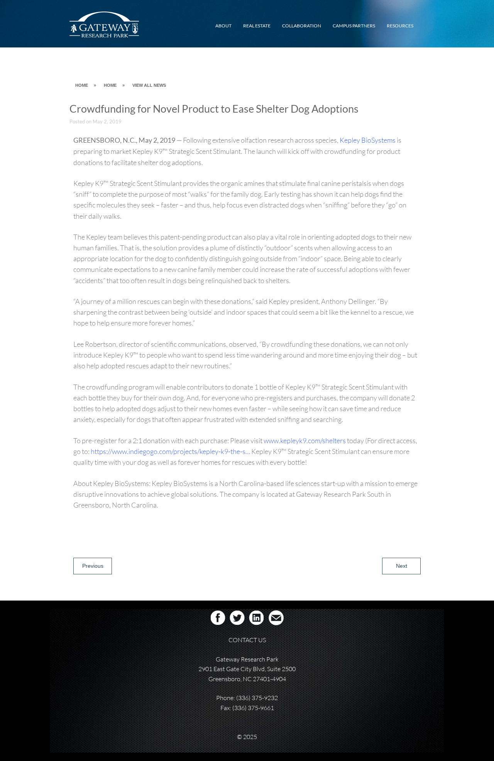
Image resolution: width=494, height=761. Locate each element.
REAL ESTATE (257, 26)
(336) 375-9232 (257, 698)
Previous (92, 566)
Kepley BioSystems (368, 140)
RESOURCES (400, 26)
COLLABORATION (301, 26)
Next (401, 566)
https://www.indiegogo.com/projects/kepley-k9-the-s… (170, 451)
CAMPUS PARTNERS (354, 26)
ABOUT (223, 26)
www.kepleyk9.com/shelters (305, 440)
